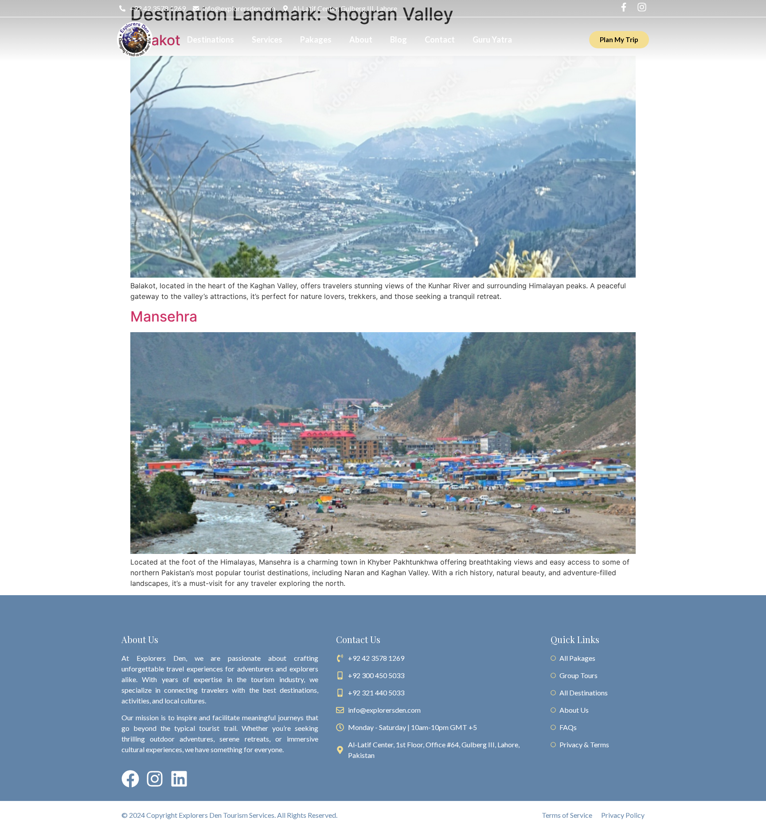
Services (267, 39)
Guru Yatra (492, 39)
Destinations (210, 39)
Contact (440, 39)
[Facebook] (130, 779)
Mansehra (163, 316)
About (360, 39)
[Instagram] (155, 779)
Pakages (316, 39)
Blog (398, 39)
